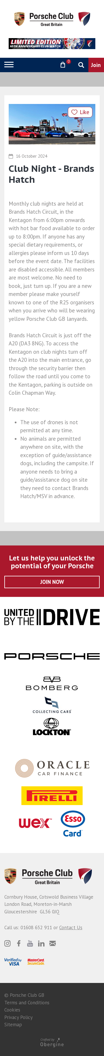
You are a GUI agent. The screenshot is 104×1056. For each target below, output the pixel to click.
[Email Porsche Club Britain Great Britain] (52, 943)
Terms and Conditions (26, 1002)
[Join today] (96, 65)
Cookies (12, 1010)
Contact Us (70, 927)
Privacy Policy (18, 1017)
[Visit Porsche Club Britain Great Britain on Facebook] (19, 943)
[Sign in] (47, 65)
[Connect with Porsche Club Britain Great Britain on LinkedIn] (41, 943)
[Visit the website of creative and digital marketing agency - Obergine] (52, 1042)
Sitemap (13, 1024)
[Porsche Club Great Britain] (52, 18)
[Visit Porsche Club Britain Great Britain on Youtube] (30, 943)
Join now (52, 581)
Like (84, 112)
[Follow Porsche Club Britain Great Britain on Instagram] (7, 943)
